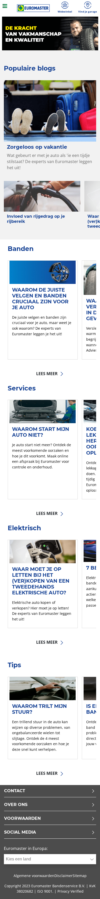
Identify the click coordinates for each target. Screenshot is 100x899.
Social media (20, 832)
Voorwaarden (22, 818)
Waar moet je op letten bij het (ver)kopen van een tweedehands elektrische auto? (40, 581)
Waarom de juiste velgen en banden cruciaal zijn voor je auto (40, 298)
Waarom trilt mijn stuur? (39, 709)
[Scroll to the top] (86, 888)
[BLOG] (33, 8)
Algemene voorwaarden (34, 875)
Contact (14, 791)
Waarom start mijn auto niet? (40, 432)
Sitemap (80, 875)
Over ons (15, 805)
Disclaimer (63, 875)
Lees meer (47, 373)
